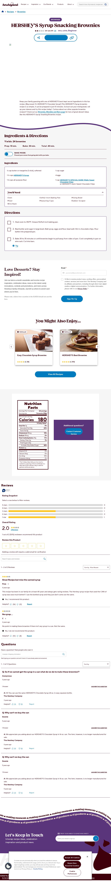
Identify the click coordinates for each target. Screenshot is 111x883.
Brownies (55, 20)
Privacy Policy (82, 288)
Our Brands (47, 4)
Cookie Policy (38, 869)
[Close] (87, 856)
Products (60, 4)
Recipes (24, 4)
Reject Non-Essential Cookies (72, 864)
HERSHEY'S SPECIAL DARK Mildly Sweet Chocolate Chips (77, 181)
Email (64, 268)
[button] (8, 154)
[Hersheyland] (3, 11)
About (69, 4)
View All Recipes (55, 374)
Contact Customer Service (73, 432)
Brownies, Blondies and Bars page (51, 112)
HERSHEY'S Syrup (21, 175)
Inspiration (35, 4)
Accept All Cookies (72, 858)
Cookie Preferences (72, 872)
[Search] (106, 4)
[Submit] (106, 4)
